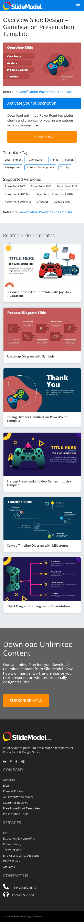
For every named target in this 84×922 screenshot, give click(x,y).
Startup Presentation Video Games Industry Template (39, 483)
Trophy (64, 167)
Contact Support (23, 895)
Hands (54, 159)
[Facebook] (16, 761)
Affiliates (9, 867)
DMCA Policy (11, 861)
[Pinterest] (22, 761)
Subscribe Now (26, 700)
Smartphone (12, 167)
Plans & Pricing (13, 791)
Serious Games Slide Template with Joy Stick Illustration (39, 294)
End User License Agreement (22, 855)
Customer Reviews (15, 803)
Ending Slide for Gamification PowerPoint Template (37, 419)
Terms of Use (12, 850)
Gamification (36, 159)
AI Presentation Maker (18, 797)
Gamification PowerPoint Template (45, 92)
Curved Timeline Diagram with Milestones (37, 545)
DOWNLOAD (43, 137)
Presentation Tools (15, 814)
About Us (9, 780)
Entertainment (14, 159)
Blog (6, 785)
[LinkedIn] (4, 761)
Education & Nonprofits (19, 838)
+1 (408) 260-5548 (24, 887)
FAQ (6, 833)
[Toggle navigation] (77, 5)
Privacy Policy (12, 844)
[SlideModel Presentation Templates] (24, 6)
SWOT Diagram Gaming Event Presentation (38, 606)
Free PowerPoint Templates (21, 808)
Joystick (69, 159)
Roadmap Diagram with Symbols (30, 356)
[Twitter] (10, 761)
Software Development (40, 167)
